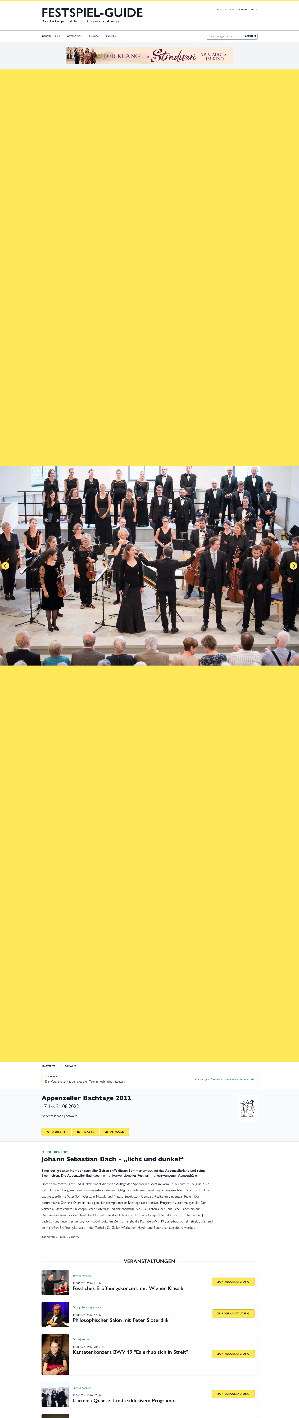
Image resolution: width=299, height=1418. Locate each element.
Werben (242, 9)
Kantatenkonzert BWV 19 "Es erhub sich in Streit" (130, 1352)
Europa (94, 36)
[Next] (293, 566)
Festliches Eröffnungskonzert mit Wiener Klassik (128, 1288)
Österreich (74, 36)
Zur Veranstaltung (233, 1281)
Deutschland (51, 36)
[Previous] (5, 566)
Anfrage (117, 1131)
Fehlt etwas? (225, 9)
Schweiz (70, 1066)
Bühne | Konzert (55, 1152)
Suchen (250, 36)
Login (253, 9)
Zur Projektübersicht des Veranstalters (222, 1079)
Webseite (59, 1131)
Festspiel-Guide (92, 12)
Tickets (111, 36)
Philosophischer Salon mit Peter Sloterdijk (121, 1320)
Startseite (48, 1066)
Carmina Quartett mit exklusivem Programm (124, 1400)
